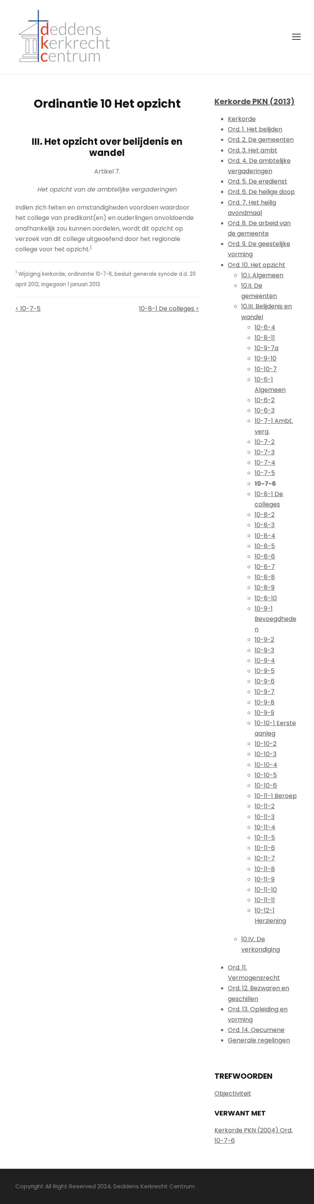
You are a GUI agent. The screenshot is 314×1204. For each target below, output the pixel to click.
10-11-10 (266, 889)
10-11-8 (265, 869)
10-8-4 (265, 535)
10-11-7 (265, 858)
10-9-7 (265, 691)
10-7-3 (265, 452)
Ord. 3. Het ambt (252, 150)
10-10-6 (266, 785)
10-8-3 (265, 525)
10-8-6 (265, 556)
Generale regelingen (259, 1040)
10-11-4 (265, 827)
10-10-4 (266, 764)
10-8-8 (265, 577)
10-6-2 (265, 400)
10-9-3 (264, 650)
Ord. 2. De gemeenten (261, 139)
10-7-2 (265, 441)
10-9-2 (264, 639)
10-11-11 (265, 900)
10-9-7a (266, 348)
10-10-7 (266, 369)
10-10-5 (266, 775)
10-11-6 (265, 848)
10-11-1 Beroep (276, 795)
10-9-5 (265, 671)
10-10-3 (265, 754)
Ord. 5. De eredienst (257, 181)
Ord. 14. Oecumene (256, 1029)
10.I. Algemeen (262, 275)
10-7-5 (265, 472)
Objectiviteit (232, 1093)
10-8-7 (265, 566)
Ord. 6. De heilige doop (261, 191)
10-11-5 (265, 837)
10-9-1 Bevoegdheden (275, 619)
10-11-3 (265, 816)
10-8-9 (265, 587)
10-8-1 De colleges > (169, 308)
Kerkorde (242, 119)
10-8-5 (265, 546)
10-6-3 (265, 410)
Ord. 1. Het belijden (255, 129)
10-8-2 (265, 514)
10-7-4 (265, 462)
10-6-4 (265, 327)
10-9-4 (265, 660)
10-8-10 (266, 598)
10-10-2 (265, 743)
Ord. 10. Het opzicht (256, 264)
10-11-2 (265, 806)
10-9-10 (265, 358)
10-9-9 (264, 712)
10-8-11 (265, 337)
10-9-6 (265, 681)
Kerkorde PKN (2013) (254, 101)
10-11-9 (265, 879)
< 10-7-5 (28, 308)
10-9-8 (265, 702)
